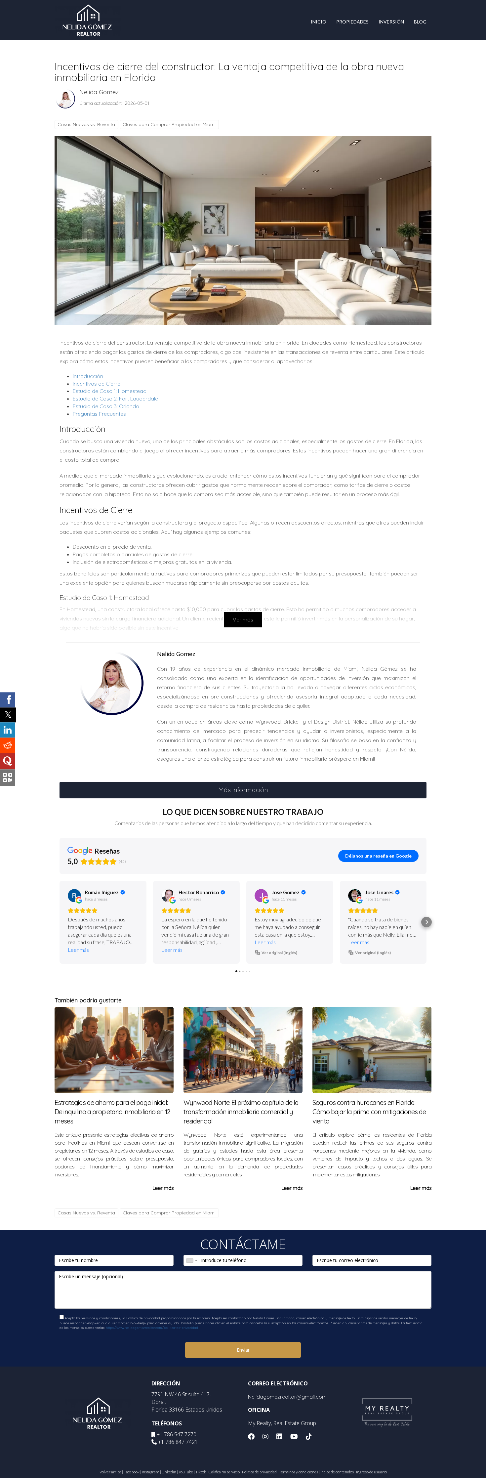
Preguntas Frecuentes (99, 413)
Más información (243, 789)
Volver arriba (110, 1471)
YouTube (186, 1471)
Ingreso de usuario (371, 1471)
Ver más (243, 619)
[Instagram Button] (265, 1437)
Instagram (150, 1471)
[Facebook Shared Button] (7, 699)
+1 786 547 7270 (176, 1434)
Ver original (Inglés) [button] (279, 952)
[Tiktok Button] (309, 1437)
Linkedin (169, 1471)
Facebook (132, 1471)
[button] (59, 922)
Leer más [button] (78, 950)
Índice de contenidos (337, 1471)
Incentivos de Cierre (96, 383)
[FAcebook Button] (251, 1437)
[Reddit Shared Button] (7, 745)
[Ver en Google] (74, 895)
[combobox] (191, 1260)
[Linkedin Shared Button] (7, 730)
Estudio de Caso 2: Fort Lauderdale (115, 398)
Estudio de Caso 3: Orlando (106, 406)
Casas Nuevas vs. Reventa (86, 124)
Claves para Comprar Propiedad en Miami (169, 124)
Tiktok (200, 1471)
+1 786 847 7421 (178, 1442)
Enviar (243, 1350)
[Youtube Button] (294, 1437)
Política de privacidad (259, 1471)
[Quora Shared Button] (7, 761)
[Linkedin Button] (279, 1437)
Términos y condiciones (298, 1471)
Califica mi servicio (224, 1471)
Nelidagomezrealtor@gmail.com (287, 1396)
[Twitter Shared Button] (8, 714)
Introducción (88, 376)
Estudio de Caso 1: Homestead (109, 391)
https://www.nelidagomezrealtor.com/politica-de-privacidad (152, 1328)
